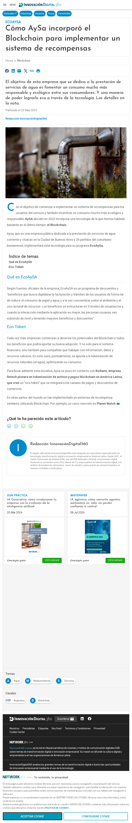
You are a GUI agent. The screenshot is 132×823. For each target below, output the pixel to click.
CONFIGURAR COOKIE (96, 816)
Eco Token (16, 267)
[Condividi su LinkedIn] (13, 70)
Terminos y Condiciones (78, 728)
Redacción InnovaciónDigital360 (26, 118)
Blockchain (23, 60)
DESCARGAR (52, 560)
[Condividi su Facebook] (7, 70)
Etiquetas (43, 728)
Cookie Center (17, 732)
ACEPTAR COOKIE (32, 816)
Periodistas (29, 728)
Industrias (26, 13)
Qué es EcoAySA (20, 262)
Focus (51, 13)
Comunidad (64, 13)
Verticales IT (10, 13)
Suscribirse (63, 718)
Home (9, 60)
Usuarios (39, 13)
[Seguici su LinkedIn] (82, 718)
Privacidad (99, 728)
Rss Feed (57, 728)
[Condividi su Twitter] (25, 70)
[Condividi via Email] (19, 70)
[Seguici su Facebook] (89, 718)
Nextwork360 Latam (21, 748)
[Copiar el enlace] (32, 70)
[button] (9, 5)
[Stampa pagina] (38, 70)
